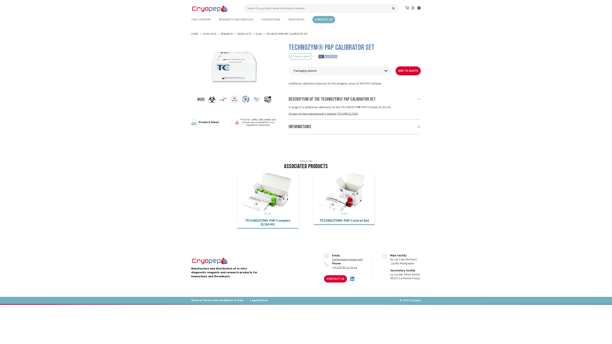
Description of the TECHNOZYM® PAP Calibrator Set (332, 99)
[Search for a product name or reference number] (393, 8)
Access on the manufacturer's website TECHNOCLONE (323, 113)
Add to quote (408, 70)
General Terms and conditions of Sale (217, 300)
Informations (300, 127)
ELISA (259, 34)
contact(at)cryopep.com (347, 259)
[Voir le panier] (407, 8)
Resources (296, 19)
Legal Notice (259, 300)
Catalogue (210, 34)
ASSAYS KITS (244, 34)
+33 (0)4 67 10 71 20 (344, 267)
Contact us (323, 19)
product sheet (209, 122)
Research (227, 34)
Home (194, 34)
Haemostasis (270, 19)
